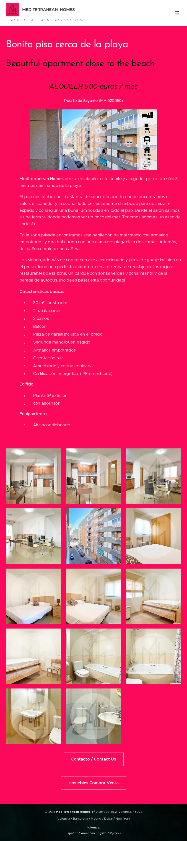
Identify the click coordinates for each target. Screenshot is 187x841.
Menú (176, 13)
